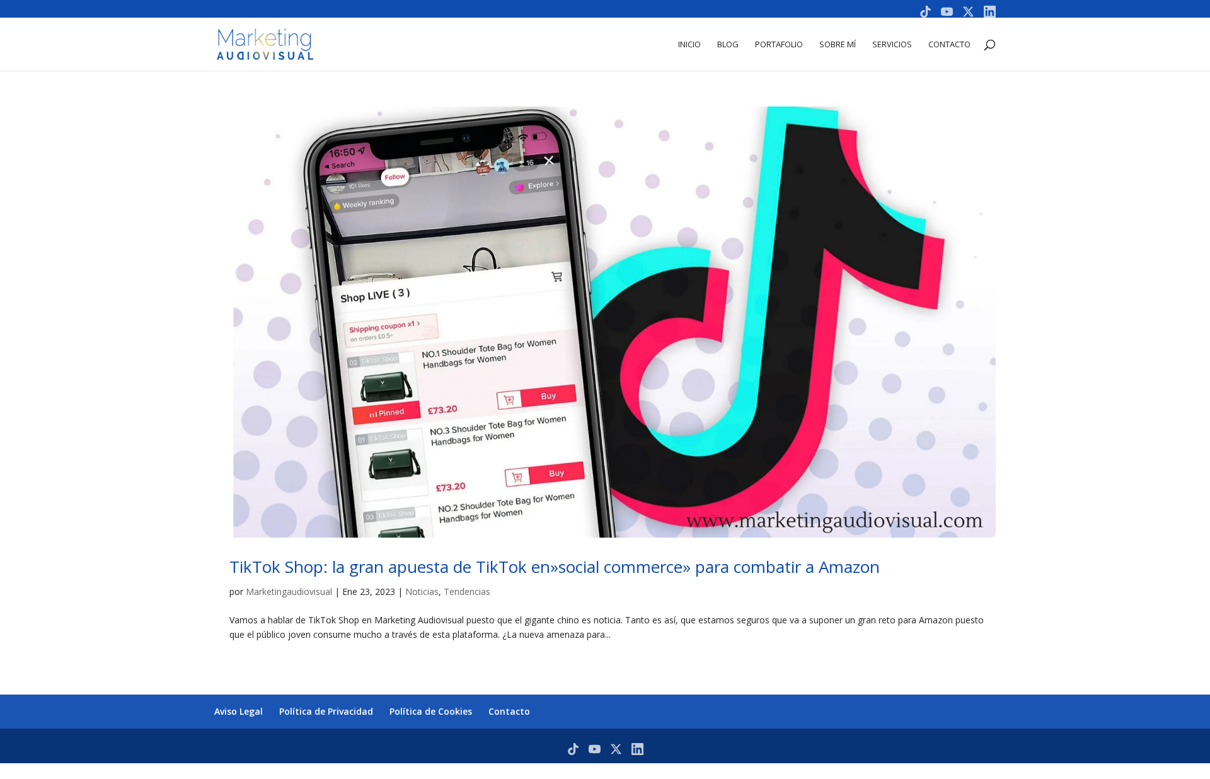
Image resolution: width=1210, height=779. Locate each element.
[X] (968, 12)
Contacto (949, 45)
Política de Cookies (430, 711)
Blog (728, 45)
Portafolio (779, 45)
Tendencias (467, 591)
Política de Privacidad (326, 711)
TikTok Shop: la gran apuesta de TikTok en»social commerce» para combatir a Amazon (554, 566)
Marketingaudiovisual (289, 591)
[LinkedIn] (990, 12)
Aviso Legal (238, 711)
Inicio (689, 45)
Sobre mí (837, 45)
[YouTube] (947, 12)
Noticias (422, 591)
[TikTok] (925, 12)
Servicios (892, 45)
